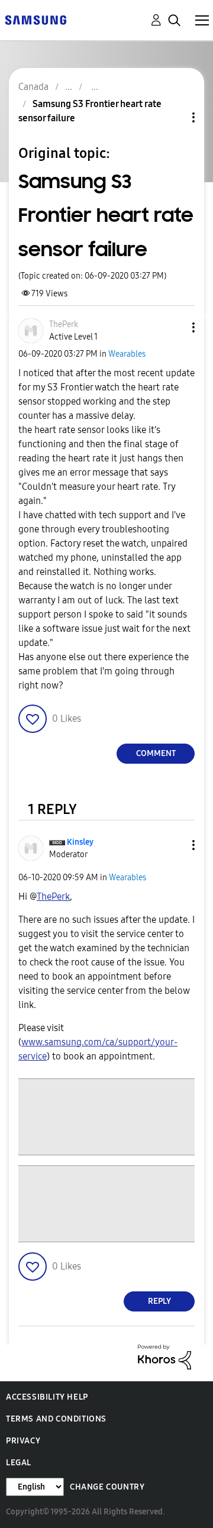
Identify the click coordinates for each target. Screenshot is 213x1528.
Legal (18, 1463)
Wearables (127, 354)
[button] (174, 327)
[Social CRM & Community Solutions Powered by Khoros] (164, 1356)
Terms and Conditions (56, 1419)
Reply (159, 1301)
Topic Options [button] (173, 117)
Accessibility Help (47, 1397)
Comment (156, 753)
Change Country (107, 1487)
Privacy (23, 1441)
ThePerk (53, 896)
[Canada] (35, 19)
